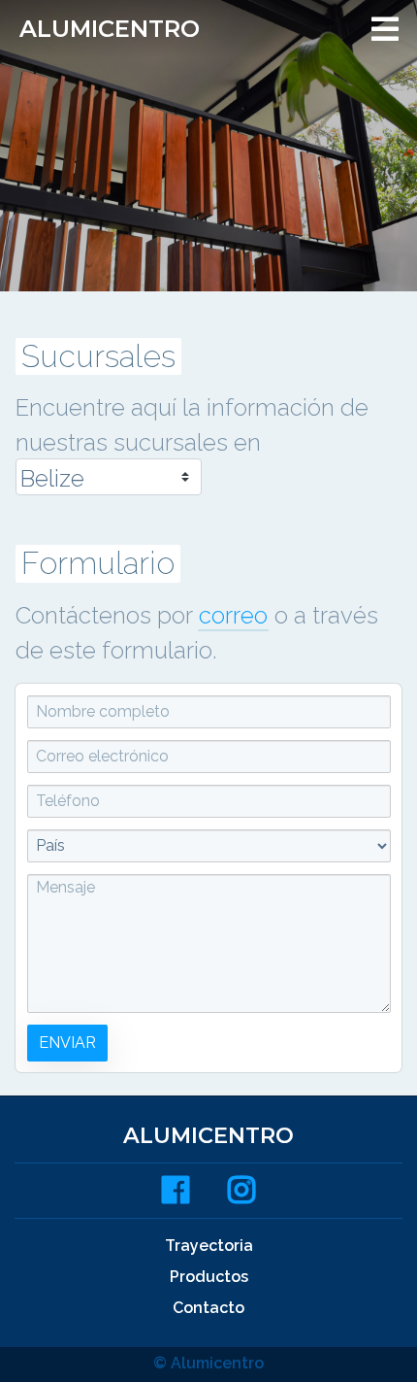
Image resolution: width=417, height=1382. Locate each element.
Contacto (208, 1307)
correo (233, 615)
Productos (209, 1276)
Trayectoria (209, 1245)
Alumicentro (109, 29)
